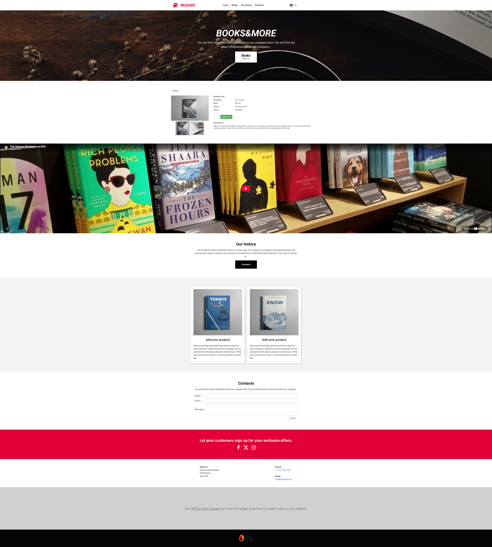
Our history (246, 5)
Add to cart (226, 117)
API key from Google (205, 508)
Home (226, 5)
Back (176, 90)
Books (235, 5)
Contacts (259, 5)
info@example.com (283, 479)
